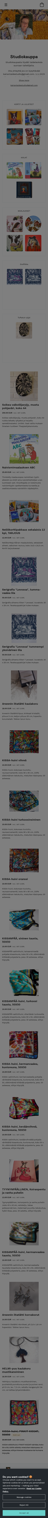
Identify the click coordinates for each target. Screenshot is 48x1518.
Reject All (24, 1505)
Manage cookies (24, 1497)
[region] (24, 1493)
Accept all (24, 1513)
